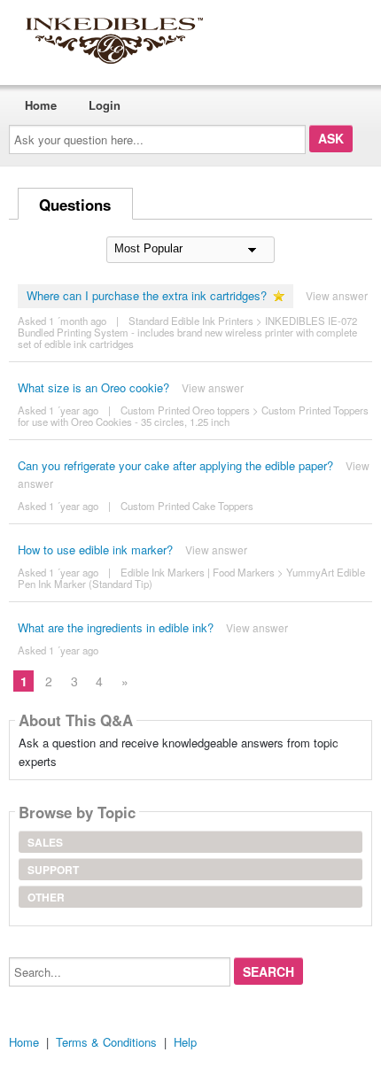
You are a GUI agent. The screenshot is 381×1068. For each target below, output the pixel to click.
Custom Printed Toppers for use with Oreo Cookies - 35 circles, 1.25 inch (193, 416)
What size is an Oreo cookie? (93, 387)
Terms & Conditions (106, 1041)
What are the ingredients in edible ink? (116, 627)
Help (185, 1041)
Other (46, 897)
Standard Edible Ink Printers (190, 320)
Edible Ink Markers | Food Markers (198, 572)
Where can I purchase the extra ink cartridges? (147, 295)
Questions (75, 204)
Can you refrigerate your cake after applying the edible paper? (175, 465)
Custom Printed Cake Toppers (187, 506)
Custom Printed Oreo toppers (185, 410)
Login (105, 105)
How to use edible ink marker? (95, 549)
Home (41, 105)
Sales (45, 842)
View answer (337, 295)
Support (53, 870)
